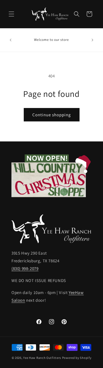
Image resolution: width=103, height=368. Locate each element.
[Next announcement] (92, 40)
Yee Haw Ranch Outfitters (42, 358)
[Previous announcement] (10, 40)
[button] (11, 14)
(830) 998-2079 (24, 268)
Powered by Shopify (77, 358)
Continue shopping (51, 114)
